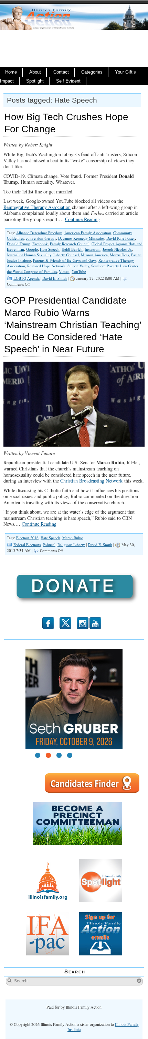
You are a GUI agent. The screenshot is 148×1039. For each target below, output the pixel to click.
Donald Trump (18, 243)
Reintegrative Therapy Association (37, 207)
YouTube (79, 271)
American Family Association (87, 232)
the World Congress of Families (32, 271)
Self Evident (68, 81)
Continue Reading (82, 219)
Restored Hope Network (46, 265)
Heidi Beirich (72, 249)
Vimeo (64, 271)
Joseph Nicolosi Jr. (117, 249)
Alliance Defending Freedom (39, 232)
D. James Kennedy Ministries (81, 238)
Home (11, 72)
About (35, 72)
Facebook (40, 243)
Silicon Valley (78, 265)
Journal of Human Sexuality (29, 254)
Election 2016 (27, 537)
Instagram (93, 249)
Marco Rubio (72, 537)
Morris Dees (119, 254)
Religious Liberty (71, 544)
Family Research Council (69, 243)
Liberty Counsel (66, 254)
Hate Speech (50, 249)
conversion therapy (41, 238)
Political (49, 544)
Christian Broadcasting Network (91, 480)
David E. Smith (54, 278)
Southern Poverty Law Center (114, 265)
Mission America (94, 254)
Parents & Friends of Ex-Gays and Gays (64, 260)
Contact (61, 72)
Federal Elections (27, 544)
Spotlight (35, 81)
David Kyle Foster (120, 238)
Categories (92, 72)
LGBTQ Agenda (26, 278)
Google (32, 249)
